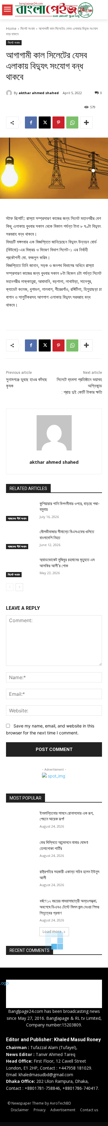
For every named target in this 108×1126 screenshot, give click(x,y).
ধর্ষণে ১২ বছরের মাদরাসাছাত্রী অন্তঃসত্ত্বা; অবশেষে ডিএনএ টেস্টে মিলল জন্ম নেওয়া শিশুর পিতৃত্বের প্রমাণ (69, 907)
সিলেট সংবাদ (27, 28)
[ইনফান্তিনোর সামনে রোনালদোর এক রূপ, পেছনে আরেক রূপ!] (20, 820)
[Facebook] (31, 122)
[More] (86, 122)
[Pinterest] (58, 122)
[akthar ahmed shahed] (10, 93)
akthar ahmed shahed (39, 93)
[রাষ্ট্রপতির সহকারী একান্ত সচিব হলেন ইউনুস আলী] (20, 879)
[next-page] (19, 587)
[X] (45, 122)
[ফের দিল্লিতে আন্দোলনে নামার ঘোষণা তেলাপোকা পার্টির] (20, 850)
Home (11, 28)
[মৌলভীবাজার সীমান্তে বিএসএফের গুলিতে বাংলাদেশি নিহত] (20, 539)
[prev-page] (10, 587)
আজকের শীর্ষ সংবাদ (17, 518)
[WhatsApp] (72, 122)
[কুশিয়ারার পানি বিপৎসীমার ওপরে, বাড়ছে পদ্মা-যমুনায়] (20, 511)
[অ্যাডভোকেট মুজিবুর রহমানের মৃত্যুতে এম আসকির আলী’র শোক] (20, 567)
